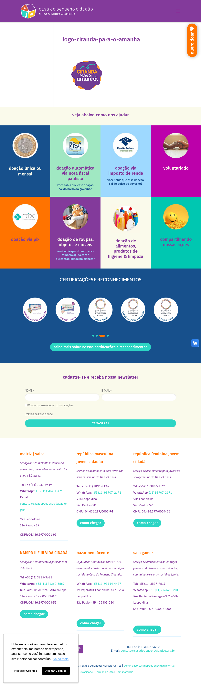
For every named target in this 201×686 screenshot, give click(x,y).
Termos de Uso (104, 671)
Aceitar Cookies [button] (56, 670)
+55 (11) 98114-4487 (106, 583)
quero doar (192, 43)
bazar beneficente (93, 552)
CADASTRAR (101, 423)
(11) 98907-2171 (160, 492)
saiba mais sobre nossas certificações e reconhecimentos (100, 347)
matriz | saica (32, 453)
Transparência (124, 671)
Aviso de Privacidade (80, 671)
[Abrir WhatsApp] (191, 676)
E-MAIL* (106, 390)
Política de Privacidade (39, 414)
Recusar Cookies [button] (25, 670)
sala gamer (143, 552)
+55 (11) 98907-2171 (106, 492)
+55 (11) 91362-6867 (50, 583)
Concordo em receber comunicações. (50, 405)
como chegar (90, 523)
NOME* (29, 390)
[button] (93, 336)
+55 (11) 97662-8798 (163, 590)
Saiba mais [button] (61, 659)
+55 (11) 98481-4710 (50, 491)
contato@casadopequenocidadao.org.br (148, 650)
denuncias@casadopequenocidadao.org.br (149, 665)
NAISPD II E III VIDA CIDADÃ (44, 552)
